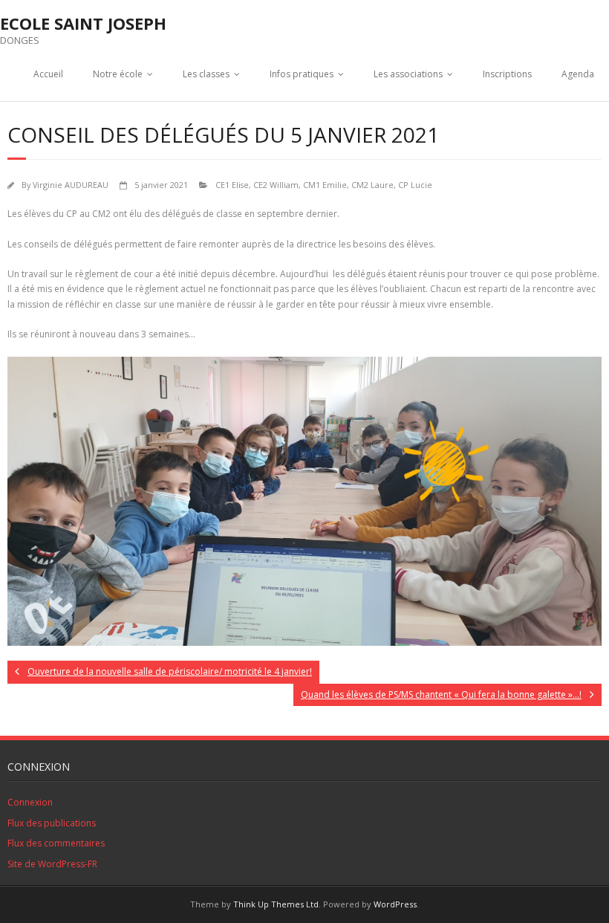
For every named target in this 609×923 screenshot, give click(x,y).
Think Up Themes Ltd (276, 904)
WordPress (395, 904)
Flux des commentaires (56, 843)
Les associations (408, 74)
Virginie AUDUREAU (70, 184)
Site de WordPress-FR (52, 864)
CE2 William (276, 184)
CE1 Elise (232, 184)
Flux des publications (51, 823)
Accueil (48, 74)
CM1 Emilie (325, 184)
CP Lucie (415, 184)
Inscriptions (507, 74)
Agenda (577, 74)
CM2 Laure (372, 184)
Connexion (30, 802)
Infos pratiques (301, 74)
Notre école (118, 74)
